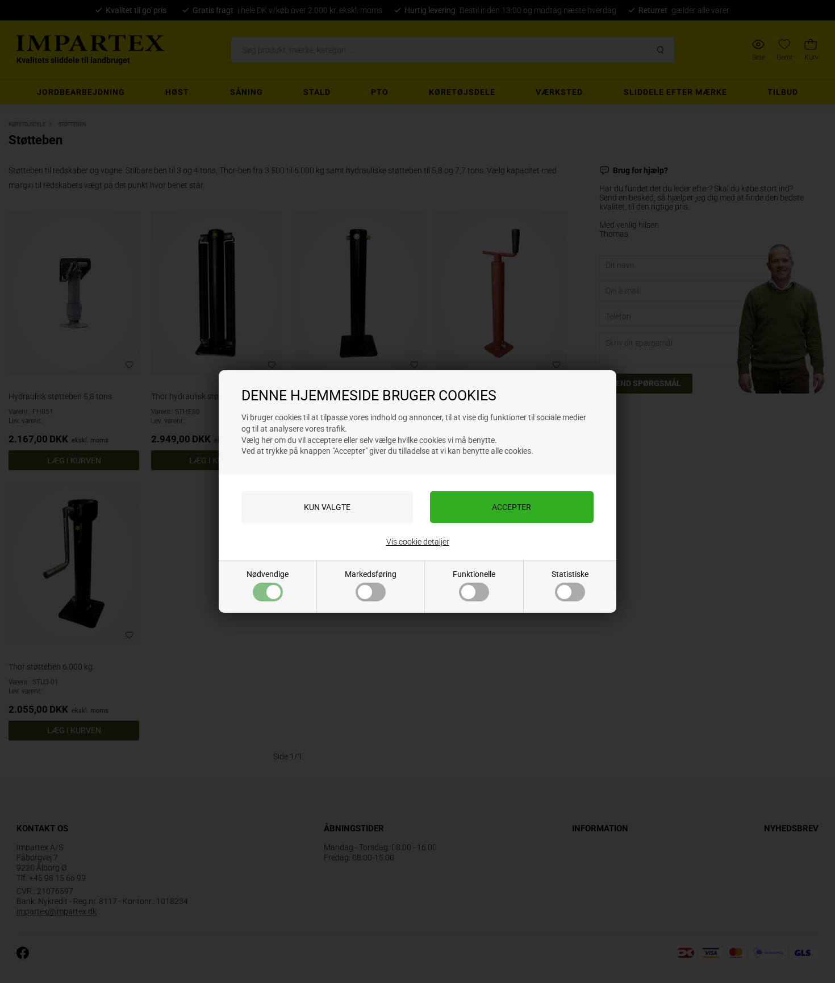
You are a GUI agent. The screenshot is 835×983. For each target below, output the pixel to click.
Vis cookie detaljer (417, 541)
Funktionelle (474, 574)
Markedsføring (370, 574)
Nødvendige (268, 574)
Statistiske (570, 574)
